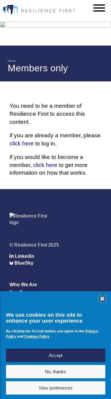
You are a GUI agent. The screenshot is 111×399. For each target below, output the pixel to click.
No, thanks (55, 371)
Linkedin (24, 256)
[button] (102, 299)
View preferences (56, 387)
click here (21, 143)
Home (12, 60)
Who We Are (23, 284)
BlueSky (23, 263)
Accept (55, 355)
